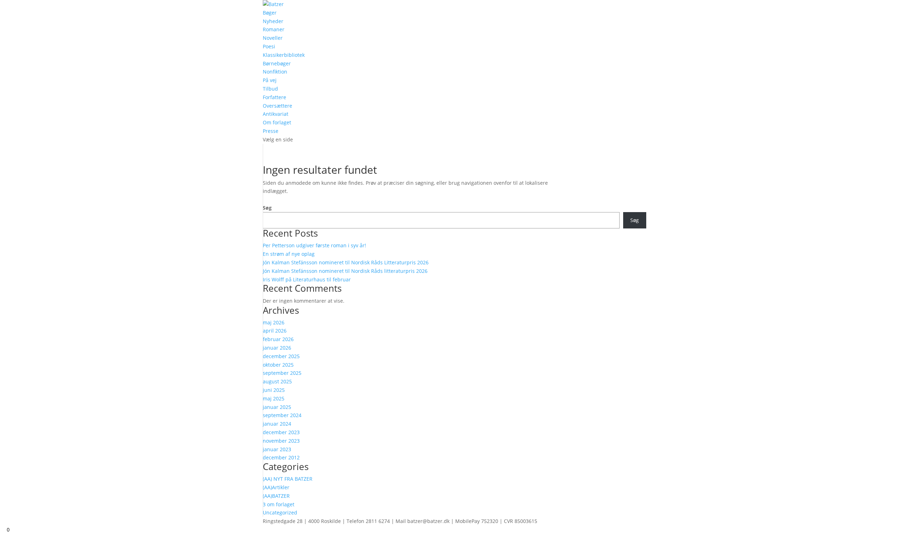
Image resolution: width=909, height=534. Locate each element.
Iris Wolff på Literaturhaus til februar (307, 279)
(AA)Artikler (276, 487)
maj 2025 (273, 398)
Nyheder (273, 21)
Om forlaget (277, 122)
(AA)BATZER (276, 495)
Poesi (269, 46)
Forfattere (274, 97)
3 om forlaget (278, 504)
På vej (270, 80)
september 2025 (282, 373)
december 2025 (281, 356)
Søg (267, 207)
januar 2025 (277, 407)
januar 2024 (277, 423)
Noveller (273, 37)
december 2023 (281, 432)
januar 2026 (277, 347)
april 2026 (275, 330)
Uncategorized (280, 512)
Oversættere (277, 105)
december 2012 (281, 457)
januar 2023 (277, 449)
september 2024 (282, 415)
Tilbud (270, 88)
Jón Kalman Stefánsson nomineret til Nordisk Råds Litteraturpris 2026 (346, 262)
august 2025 (277, 381)
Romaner (273, 29)
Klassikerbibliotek (284, 55)
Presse (270, 131)
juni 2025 (274, 390)
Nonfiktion (275, 71)
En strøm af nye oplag (289, 253)
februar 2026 (278, 339)
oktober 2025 (278, 364)
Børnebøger (277, 63)
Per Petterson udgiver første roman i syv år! (314, 245)
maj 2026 (273, 322)
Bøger (270, 12)
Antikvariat (275, 113)
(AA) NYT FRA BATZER (287, 478)
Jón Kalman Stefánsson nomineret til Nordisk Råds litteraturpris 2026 (345, 271)
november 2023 (281, 440)
